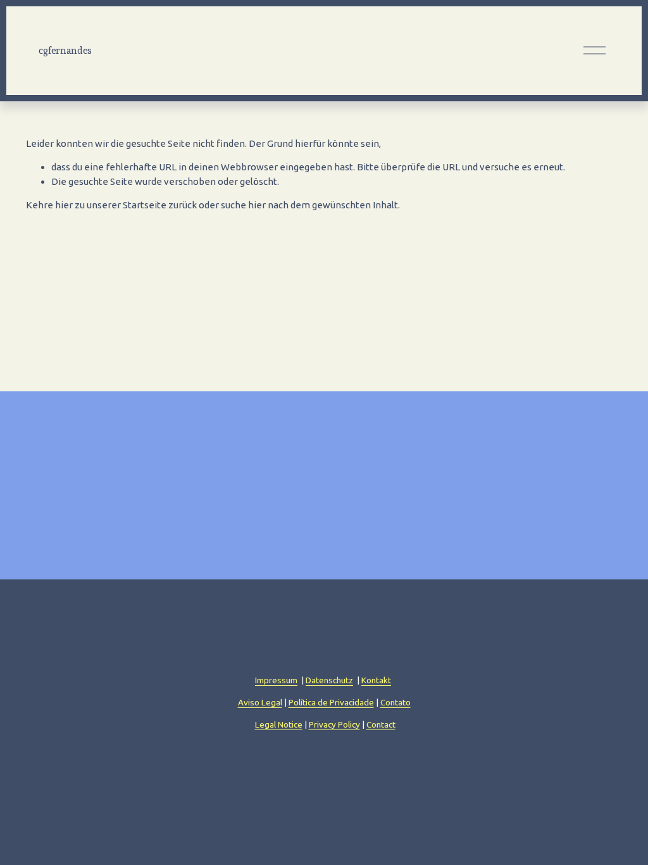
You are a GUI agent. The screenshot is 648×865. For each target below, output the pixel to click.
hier (64, 204)
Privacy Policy (334, 724)
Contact (381, 724)
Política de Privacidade (331, 702)
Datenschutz (329, 680)
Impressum (276, 680)
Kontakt (376, 680)
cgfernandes (65, 50)
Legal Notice (278, 724)
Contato (395, 702)
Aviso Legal (260, 702)
